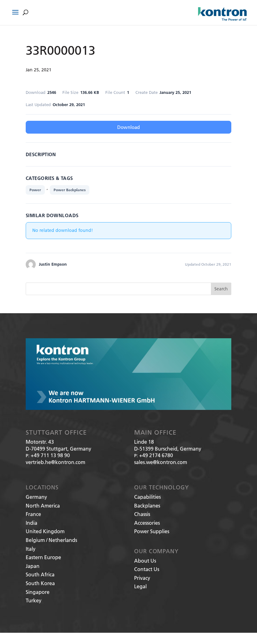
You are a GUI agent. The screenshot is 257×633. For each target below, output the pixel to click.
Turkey (33, 600)
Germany (36, 496)
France (33, 514)
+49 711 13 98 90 (50, 455)
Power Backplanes (70, 189)
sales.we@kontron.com (160, 462)
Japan (32, 566)
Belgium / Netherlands (51, 540)
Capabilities (147, 496)
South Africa (40, 574)
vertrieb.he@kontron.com (55, 462)
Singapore (38, 592)
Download (128, 127)
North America (43, 505)
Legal (140, 586)
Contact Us (146, 569)
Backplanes (147, 505)
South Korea (40, 583)
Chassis (142, 514)
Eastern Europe (43, 557)
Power (35, 189)
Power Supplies (151, 531)
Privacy (142, 577)
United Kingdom (45, 531)
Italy (30, 548)
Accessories (147, 522)
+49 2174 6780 (156, 455)
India (31, 522)
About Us (145, 560)
